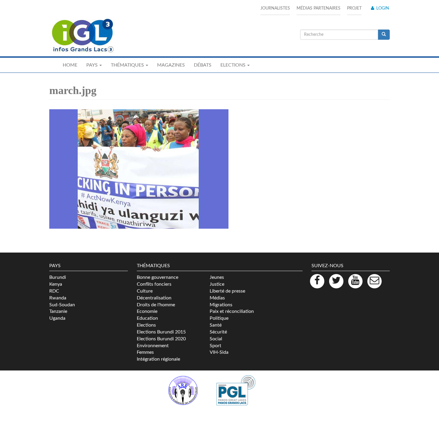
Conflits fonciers (154, 284)
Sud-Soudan (62, 304)
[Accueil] (82, 36)
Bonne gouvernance (157, 277)
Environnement (153, 345)
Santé (216, 325)
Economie (147, 311)
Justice (217, 284)
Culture (145, 291)
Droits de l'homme (156, 304)
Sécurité (218, 332)
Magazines (171, 65)
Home (70, 65)
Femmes (145, 352)
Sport (215, 345)
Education (147, 318)
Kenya (55, 284)
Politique (219, 318)
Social (216, 338)
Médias (217, 298)
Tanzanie (58, 311)
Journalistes (275, 8)
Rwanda (57, 298)
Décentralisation (154, 298)
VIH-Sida (219, 352)
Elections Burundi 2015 (161, 332)
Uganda (57, 318)
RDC (54, 291)
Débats (202, 65)
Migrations (221, 304)
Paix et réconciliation (232, 311)
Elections (146, 325)
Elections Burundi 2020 (161, 338)
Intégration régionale (158, 359)
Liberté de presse (227, 291)
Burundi (57, 277)
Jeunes (217, 277)
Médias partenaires (318, 8)
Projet (354, 8)
